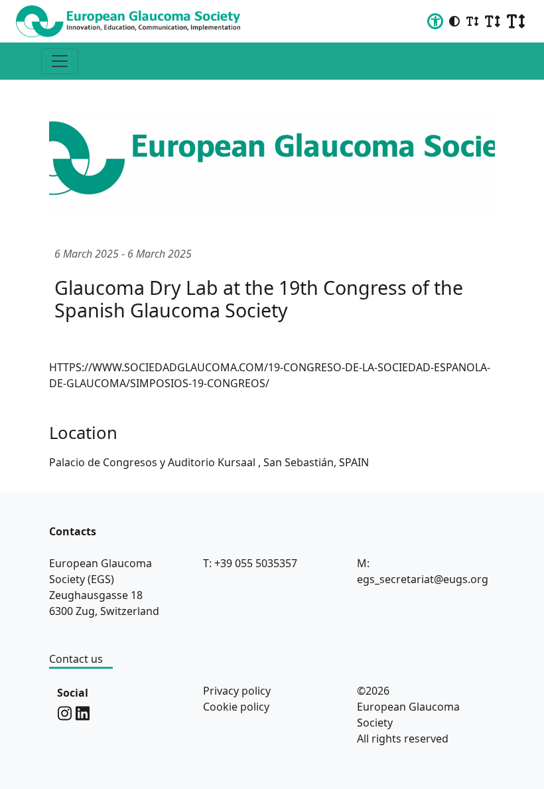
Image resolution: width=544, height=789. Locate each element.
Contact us (76, 659)
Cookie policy (236, 706)
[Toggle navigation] (59, 61)
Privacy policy (237, 690)
